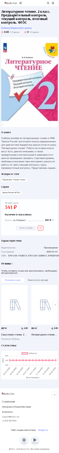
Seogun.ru (43, 430)
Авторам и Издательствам (16, 406)
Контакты (7, 411)
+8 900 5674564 (9, 421)
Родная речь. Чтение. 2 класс (14, 180)
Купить (8, 220)
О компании (8, 401)
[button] (55, 304)
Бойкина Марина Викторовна (16, 28)
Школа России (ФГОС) (11, 193)
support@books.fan (10, 417)
